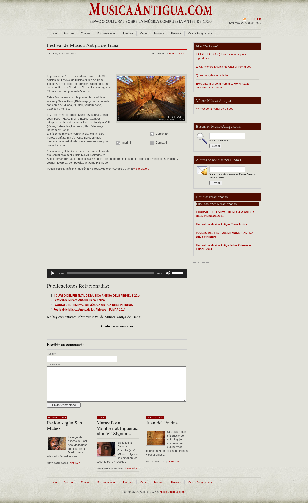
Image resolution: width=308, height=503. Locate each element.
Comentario (53, 364)
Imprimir (127, 142)
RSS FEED (254, 19)
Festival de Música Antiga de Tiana (82, 45)
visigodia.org (141, 168)
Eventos (128, 33)
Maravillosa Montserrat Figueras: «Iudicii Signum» (117, 428)
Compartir (162, 142)
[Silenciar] (168, 273)
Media (143, 33)
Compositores (155, 417)
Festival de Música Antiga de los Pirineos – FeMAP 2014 (223, 247)
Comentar (162, 133)
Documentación (106, 33)
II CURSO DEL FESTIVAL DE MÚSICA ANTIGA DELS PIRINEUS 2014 (225, 214)
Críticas (85, 33)
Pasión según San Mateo (64, 425)
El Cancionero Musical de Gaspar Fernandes (223, 66)
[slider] (178, 273)
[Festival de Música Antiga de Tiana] (151, 123)
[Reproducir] (53, 273)
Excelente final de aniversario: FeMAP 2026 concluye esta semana (223, 85)
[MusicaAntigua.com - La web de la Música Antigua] (150, 26)
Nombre (51, 353)
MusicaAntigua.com (200, 33)
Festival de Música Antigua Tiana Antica (221, 224)
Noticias (176, 33)
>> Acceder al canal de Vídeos (214, 108)
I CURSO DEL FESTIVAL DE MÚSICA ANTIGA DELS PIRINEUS (225, 234)
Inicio (53, 33)
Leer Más (131, 468)
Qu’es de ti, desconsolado (212, 75)
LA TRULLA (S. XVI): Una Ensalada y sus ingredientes (221, 56)
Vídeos (101, 417)
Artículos (69, 33)
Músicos (159, 33)
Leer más (74, 463)
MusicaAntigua (176, 53)
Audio (51, 417)
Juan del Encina (162, 422)
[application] (117, 273)
